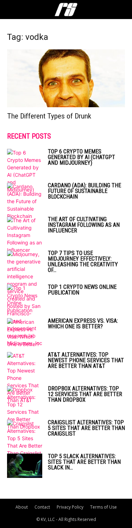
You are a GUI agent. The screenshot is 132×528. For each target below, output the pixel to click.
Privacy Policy (70, 507)
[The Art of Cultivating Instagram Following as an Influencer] (24, 235)
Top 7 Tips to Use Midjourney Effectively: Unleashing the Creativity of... (83, 261)
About (21, 507)
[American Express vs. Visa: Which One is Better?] (24, 333)
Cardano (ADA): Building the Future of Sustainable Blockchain (84, 191)
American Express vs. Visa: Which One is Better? (83, 323)
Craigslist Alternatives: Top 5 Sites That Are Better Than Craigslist (86, 428)
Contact (42, 507)
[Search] (122, 9)
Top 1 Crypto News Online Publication (82, 290)
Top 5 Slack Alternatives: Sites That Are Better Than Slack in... (84, 462)
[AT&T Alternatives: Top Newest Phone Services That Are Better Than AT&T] (24, 378)
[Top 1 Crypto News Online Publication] (24, 299)
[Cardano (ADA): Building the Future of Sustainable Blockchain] (24, 201)
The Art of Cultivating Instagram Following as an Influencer (84, 225)
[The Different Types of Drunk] (66, 78)
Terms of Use (103, 507)
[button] (12, 9)
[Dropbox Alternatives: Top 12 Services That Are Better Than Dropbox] (24, 408)
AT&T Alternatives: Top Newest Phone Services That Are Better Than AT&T (86, 360)
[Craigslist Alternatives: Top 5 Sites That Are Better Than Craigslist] (24, 438)
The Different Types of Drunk (49, 116)
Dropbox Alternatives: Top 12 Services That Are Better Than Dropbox (85, 394)
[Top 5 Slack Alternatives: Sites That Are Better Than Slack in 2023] (24, 466)
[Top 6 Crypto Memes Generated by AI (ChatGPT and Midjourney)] (24, 171)
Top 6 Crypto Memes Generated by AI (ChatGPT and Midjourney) (81, 157)
